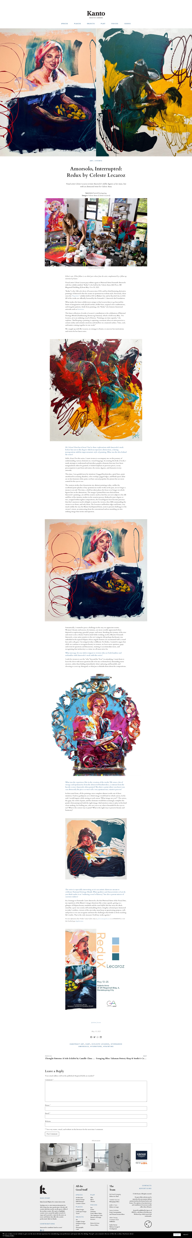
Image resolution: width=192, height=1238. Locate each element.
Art (91, 161)
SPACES (79, 1195)
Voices (114, 23)
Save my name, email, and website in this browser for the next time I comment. (75, 1129)
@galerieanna (79, 921)
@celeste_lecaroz (96, 1022)
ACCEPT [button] (177, 1234)
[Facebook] (41, 1230)
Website (48, 1121)
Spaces (64, 23)
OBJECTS (80, 1217)
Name (47, 1105)
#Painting (108, 1046)
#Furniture (96, 1046)
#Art (88, 1044)
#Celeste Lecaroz (100, 1044)
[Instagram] (43, 1230)
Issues (127, 23)
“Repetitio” (76, 296)
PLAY (92, 1195)
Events (98, 161)
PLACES (79, 1207)
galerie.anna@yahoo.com (103, 919)
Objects (91, 23)
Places (77, 23)
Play (103, 23)
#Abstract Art (77, 1044)
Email (47, 1113)
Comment (49, 1080)
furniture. (80, 309)
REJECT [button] (186, 1234)
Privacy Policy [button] (9, 1236)
